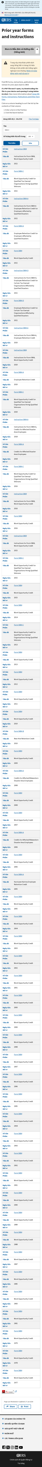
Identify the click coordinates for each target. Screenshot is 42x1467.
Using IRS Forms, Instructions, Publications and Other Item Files (21, 97)
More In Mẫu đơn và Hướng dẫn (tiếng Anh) (19, 50)
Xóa (30, 143)
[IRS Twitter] (8, 1446)
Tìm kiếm (16, 20)
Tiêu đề (6, 156)
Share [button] (12, 1406)
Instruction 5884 (20, 149)
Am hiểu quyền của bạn (15, 1424)
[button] (26, 20)
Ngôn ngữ (9, 1433)
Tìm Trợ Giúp (34, 119)
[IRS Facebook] (3, 1446)
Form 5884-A (19, 226)
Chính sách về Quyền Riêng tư (21, 1460)
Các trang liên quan (14, 1438)
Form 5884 (18, 251)
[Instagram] (12, 1446)
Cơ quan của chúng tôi (15, 1419)
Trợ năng (21, 1463)
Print (26, 1406)
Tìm (4, 126)
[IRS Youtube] (21, 1446)
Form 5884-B (19, 731)
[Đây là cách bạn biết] (21, 14)
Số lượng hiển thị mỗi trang (14, 136)
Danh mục (36, 20)
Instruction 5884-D (21, 270)
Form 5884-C (19, 171)
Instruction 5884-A (21, 198)
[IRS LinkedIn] (16, 1446)
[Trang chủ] (6, 19)
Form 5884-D (19, 300)
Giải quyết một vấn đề (14, 1428)
